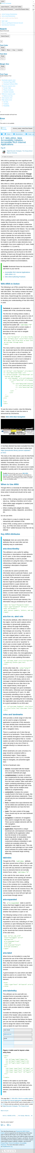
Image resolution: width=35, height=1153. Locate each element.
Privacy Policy (4, 1143)
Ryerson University (12, 152)
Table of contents (8, 156)
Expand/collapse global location (33, 134)
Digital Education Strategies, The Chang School (19, 151)
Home (9, 134)
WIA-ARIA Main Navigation (15, 417)
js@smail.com (7, 1034)
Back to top (4, 1110)
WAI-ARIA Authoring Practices (15, 277)
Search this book (4, 30)
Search (3, 1151)
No (10, 1125)
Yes (4, 1125)
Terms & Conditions (14, 1143)
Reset (2, 47)
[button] (6, 103)
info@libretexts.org (7, 1146)
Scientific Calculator (8, 92)
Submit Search (5, 36)
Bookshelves (19, 134)
